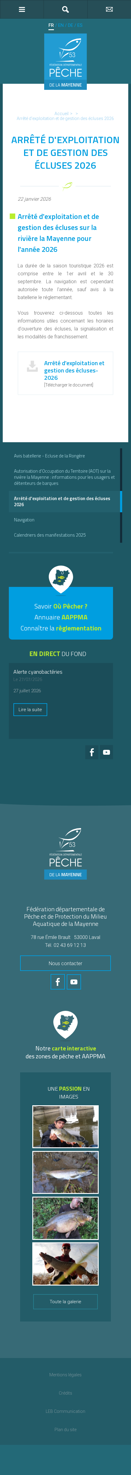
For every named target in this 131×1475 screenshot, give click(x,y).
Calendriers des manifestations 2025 (50, 534)
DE (70, 25)
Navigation (24, 519)
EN (61, 25)
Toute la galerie (65, 1301)
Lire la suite (30, 709)
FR (51, 25)
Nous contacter (65, 963)
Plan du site (65, 1429)
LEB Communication (65, 1411)
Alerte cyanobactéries (37, 672)
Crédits (65, 1393)
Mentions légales (65, 1374)
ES (80, 25)
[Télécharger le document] (74, 372)
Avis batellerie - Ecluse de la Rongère (49, 455)
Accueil (62, 113)
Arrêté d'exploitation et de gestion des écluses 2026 (65, 118)
